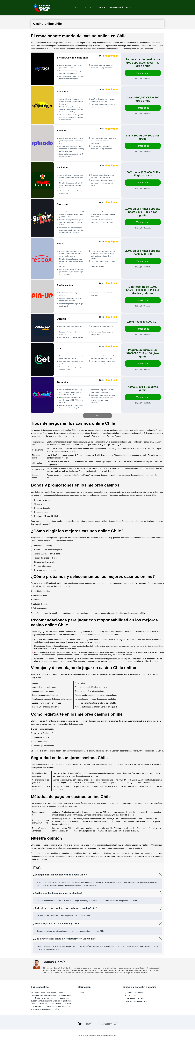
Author (81, 993)
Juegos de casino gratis (120, 7)
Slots (101, 7)
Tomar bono (142, 73)
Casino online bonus (83, 7)
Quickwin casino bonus (134, 993)
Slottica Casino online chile (136, 1001)
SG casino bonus (131, 995)
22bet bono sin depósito (134, 998)
